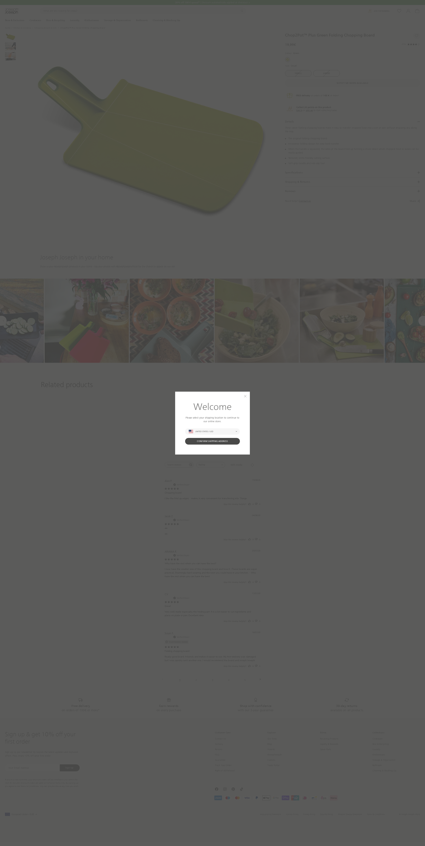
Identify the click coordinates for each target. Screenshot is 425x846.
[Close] (245, 396)
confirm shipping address (212, 441)
